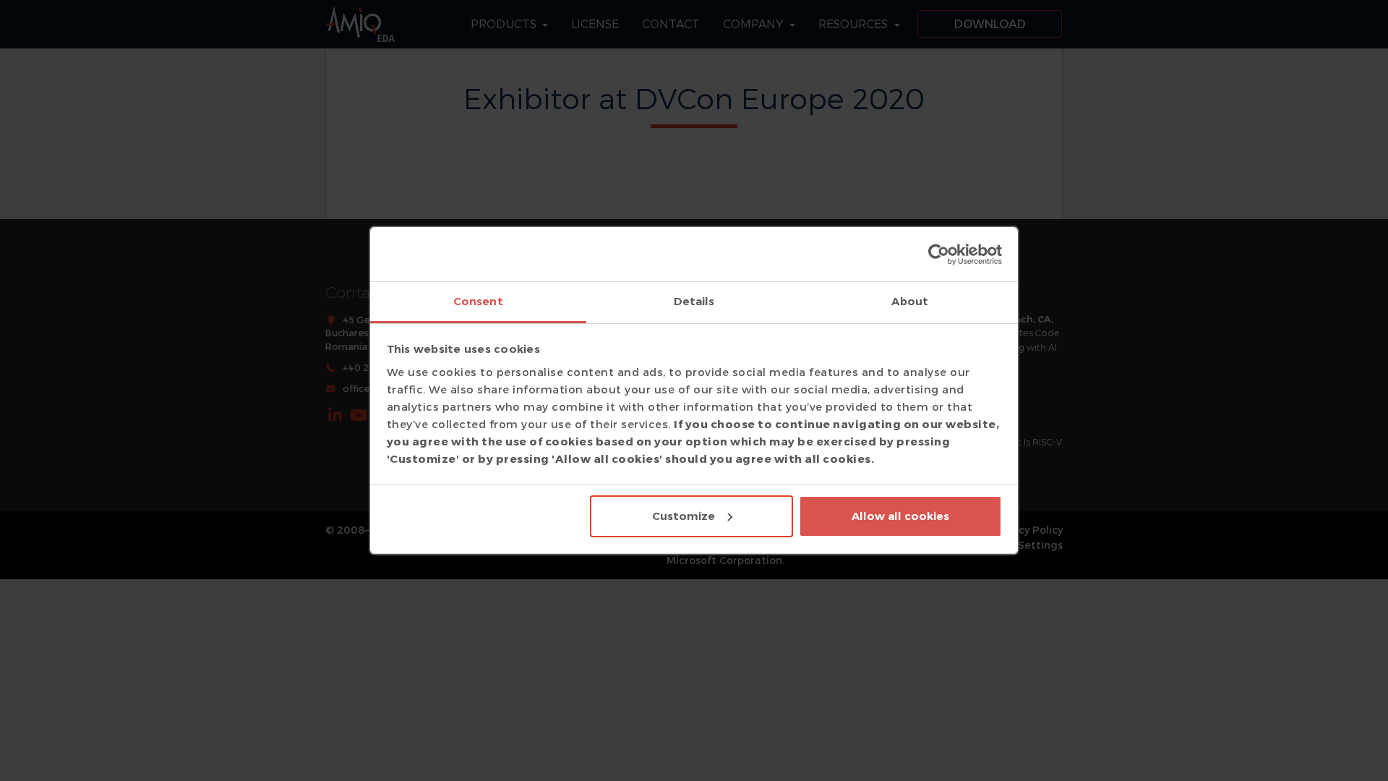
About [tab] (909, 301)
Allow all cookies (900, 516)
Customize (683, 516)
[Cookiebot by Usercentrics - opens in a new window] (938, 254)
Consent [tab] (478, 301)
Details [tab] (694, 301)
